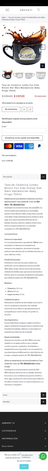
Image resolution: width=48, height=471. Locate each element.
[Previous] (5, 47)
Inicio (4, 17)
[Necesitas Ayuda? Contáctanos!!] (43, 456)
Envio (13, 103)
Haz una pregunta (9, 155)
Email (4, 126)
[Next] (42, 47)
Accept (24, 467)
